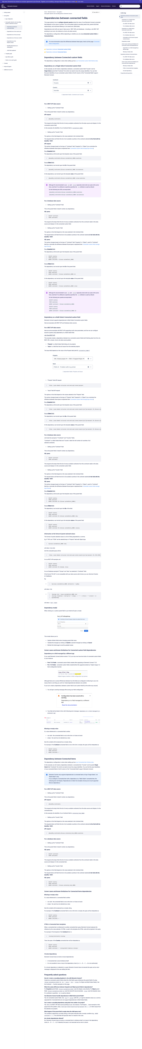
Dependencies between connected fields (12, 27)
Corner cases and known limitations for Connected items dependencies (130, 62)
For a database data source (128, 59)
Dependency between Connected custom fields (129, 16)
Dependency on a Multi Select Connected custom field (128, 29)
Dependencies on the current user (14, 31)
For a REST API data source (129, 23)
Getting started (7, 12)
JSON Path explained (11, 50)
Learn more (80, 1)
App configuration (9, 18)
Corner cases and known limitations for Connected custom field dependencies (130, 44)
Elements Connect (12, 6)
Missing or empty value (128, 51)
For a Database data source (129, 26)
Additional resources (8, 69)
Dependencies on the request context (11, 42)
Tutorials (6, 63)
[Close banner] (140, 0)
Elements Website (90, 6)
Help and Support (7, 66)
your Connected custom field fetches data (87, 61)
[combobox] (129, 6)
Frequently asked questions (126, 73)
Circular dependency (127, 70)
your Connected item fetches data (85, 762)
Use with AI (96, 12)
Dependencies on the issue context (14, 37)
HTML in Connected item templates (130, 68)
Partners (114, 6)
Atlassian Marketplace (105, 6)
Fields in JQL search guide (11, 60)
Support (97, 6)
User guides (6, 15)
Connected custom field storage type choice (81, 148)
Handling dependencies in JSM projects (12, 46)
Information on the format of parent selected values (130, 38)
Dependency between (52, 49)
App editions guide (9, 56)
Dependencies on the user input (13, 34)
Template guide (8, 53)
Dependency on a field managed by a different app (130, 48)
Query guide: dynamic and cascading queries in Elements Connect (13, 23)
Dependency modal (126, 41)
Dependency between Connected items (129, 54)
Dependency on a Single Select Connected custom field (128, 20)
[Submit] (121, 6)
